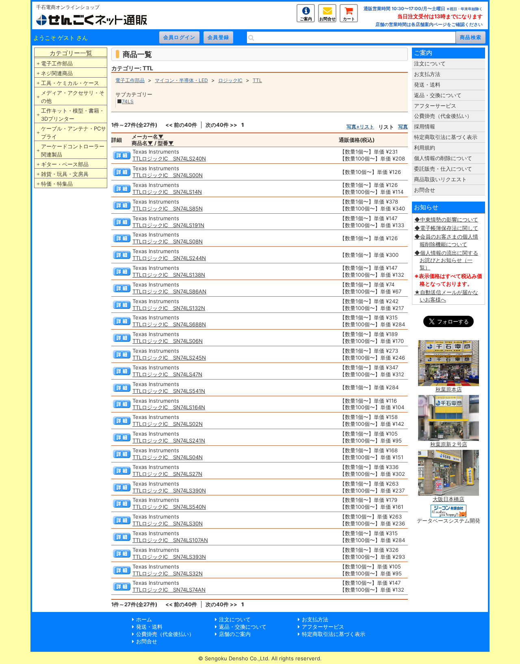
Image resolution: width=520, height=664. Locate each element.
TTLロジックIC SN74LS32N (167, 573)
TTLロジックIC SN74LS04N (167, 457)
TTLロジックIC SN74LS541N (168, 391)
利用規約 (424, 147)
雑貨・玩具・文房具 (65, 174)
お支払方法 (427, 74)
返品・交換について (438, 95)
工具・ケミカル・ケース (70, 83)
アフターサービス (435, 105)
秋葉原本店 (449, 389)
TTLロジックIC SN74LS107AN (170, 540)
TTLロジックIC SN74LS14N (167, 192)
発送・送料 (427, 84)
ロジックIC (230, 80)
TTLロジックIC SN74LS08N (167, 241)
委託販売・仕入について (443, 168)
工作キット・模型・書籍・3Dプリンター (72, 114)
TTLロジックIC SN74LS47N (167, 374)
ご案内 (306, 18)
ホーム (144, 619)
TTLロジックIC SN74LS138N (168, 274)
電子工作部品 (57, 63)
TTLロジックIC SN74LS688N (169, 324)
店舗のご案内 (235, 634)
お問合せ (327, 18)
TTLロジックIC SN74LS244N (169, 258)
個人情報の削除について (443, 158)
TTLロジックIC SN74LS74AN (169, 589)
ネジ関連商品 (57, 73)
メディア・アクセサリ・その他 (72, 96)
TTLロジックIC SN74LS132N (168, 308)
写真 (403, 127)
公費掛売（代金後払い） (443, 116)
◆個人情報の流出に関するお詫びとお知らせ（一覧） (446, 260)
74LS (128, 101)
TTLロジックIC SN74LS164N (168, 407)
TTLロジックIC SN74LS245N (169, 357)
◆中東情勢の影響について (446, 219)
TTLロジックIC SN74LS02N (167, 424)
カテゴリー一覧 (71, 53)
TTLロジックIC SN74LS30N (167, 523)
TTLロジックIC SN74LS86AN (169, 291)
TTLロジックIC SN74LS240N (169, 158)
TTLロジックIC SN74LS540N (169, 506)
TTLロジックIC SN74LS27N (167, 474)
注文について (430, 63)
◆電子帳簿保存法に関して (446, 228)
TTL (257, 80)
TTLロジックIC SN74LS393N (169, 556)
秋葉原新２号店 (448, 444)
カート (349, 18)
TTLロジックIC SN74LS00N (167, 175)
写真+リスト (360, 127)
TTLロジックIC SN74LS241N (168, 440)
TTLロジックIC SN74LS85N (167, 208)
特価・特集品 (57, 183)
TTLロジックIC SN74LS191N (168, 225)
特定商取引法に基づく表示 (445, 137)
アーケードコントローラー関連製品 (72, 150)
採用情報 (424, 126)
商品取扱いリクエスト (440, 179)
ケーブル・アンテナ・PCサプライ (73, 132)
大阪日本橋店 (448, 499)
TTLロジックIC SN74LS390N (169, 490)
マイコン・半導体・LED (181, 80)
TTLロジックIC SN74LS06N (167, 341)
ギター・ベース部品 (65, 164)
